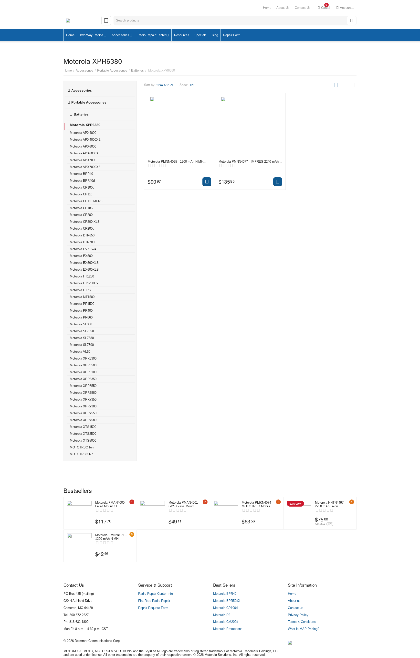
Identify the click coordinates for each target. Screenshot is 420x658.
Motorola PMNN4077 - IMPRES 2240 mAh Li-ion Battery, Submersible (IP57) (249, 161)
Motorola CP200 (81, 215)
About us (294, 601)
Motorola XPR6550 (83, 386)
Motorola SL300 (81, 324)
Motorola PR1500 (82, 304)
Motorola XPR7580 (83, 420)
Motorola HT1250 (82, 276)
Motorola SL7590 (82, 345)
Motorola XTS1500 (83, 427)
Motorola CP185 (81, 208)
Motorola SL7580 (82, 338)
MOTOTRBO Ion (82, 447)
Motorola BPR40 (81, 174)
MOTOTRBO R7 (81, 454)
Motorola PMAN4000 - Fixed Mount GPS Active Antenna (110, 504)
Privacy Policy (298, 615)
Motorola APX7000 (83, 160)
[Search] (351, 20)
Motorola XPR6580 (83, 392)
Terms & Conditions (302, 622)
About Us (283, 8)
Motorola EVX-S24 (83, 249)
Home (267, 8)
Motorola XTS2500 (83, 433)
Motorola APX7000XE (85, 167)
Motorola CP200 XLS (85, 221)
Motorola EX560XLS (84, 263)
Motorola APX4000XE (85, 139)
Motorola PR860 (81, 317)
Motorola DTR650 (82, 235)
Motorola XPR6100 (83, 372)
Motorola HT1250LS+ (85, 283)
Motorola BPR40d (82, 180)
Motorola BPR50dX (226, 601)
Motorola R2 (221, 615)
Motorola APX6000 (83, 146)
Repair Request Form (153, 608)
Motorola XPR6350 (83, 379)
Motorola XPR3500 (83, 365)
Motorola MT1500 (82, 297)
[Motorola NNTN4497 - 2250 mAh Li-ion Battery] (299, 513)
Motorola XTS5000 (83, 440)
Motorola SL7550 (82, 331)
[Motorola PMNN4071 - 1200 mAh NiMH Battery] (79, 545)
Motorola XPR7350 (83, 399)
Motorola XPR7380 (83, 406)
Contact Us (303, 8)
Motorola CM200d (225, 622)
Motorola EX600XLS (84, 269)
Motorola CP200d (82, 228)
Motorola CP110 (81, 194)
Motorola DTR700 (82, 242)
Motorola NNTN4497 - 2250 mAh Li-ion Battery (330, 504)
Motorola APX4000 (83, 133)
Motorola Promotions (227, 629)
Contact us (295, 608)
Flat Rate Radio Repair (154, 601)
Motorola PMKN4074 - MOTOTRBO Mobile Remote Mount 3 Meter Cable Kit (258, 504)
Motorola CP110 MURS (86, 201)
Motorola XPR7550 (83, 413)
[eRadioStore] (81, 21)
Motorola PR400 (81, 310)
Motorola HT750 (81, 290)
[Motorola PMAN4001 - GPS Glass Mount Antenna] (152, 513)
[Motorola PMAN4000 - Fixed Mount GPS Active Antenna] (79, 513)
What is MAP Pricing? (303, 629)
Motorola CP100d (82, 187)
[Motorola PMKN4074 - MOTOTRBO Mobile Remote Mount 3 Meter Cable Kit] (226, 513)
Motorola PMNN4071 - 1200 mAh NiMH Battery (110, 537)
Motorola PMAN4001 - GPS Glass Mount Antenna (184, 504)
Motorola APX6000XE (85, 153)
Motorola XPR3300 (83, 358)
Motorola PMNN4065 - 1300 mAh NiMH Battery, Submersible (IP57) (175, 161)
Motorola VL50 (80, 351)
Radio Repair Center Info (155, 593)
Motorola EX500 (81, 256)
